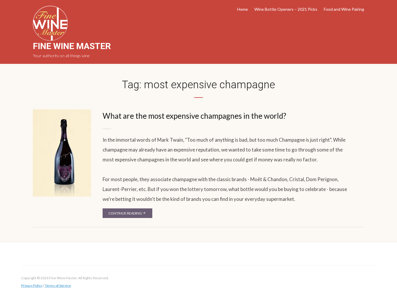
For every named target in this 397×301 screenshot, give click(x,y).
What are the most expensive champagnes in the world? (194, 115)
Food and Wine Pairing (344, 9)
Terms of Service (58, 285)
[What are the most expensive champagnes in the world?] (62, 152)
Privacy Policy (31, 285)
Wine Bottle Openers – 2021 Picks (285, 9)
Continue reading (125, 213)
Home (242, 9)
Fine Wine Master (72, 46)
